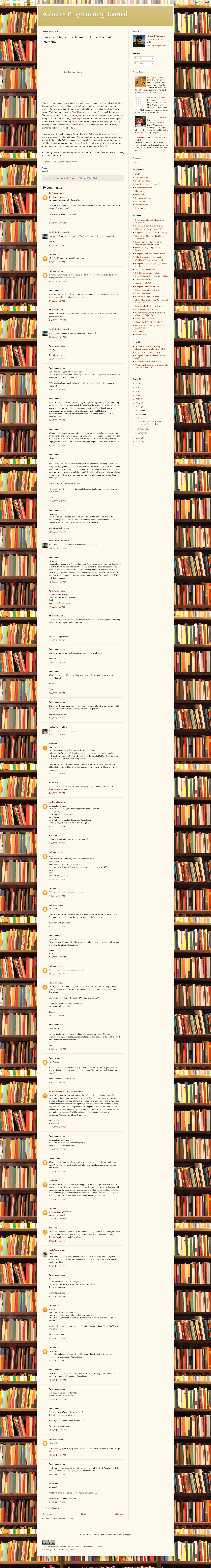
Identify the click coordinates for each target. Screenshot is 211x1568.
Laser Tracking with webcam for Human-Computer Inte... (151, 422)
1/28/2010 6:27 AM (57, 1199)
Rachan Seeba (55, 726)
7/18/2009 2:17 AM (57, 926)
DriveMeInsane (141, 204)
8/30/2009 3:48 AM (57, 1082)
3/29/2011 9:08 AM (57, 1502)
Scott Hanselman (79, 112)
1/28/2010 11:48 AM (57, 1218)
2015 (138, 391)
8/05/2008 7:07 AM (57, 420)
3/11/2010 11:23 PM (57, 1266)
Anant (51, 1057)
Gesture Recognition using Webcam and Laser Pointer (151, 301)
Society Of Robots (142, 180)
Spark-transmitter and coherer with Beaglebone (149, 221)
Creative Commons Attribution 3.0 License (84, 1546)
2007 (138, 437)
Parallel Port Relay (143, 293)
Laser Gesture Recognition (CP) (148, 361)
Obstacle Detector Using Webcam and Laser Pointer (150, 326)
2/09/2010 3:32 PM (57, 1241)
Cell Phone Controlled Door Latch (156, 98)
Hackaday (139, 191)
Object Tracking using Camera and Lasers (149, 248)
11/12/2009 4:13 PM (57, 1127)
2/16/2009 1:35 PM (57, 718)
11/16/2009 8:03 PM (57, 1149)
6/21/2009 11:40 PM (57, 826)
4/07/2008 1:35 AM (57, 300)
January (141, 432)
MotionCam (140, 331)
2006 (138, 441)
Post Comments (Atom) (63, 1518)
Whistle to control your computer (148, 256)
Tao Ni (52, 1227)
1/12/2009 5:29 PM (57, 640)
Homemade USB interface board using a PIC (152, 138)
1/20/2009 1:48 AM (57, 662)
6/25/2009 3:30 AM (57, 879)
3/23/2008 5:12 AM (57, 262)
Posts (138, 58)
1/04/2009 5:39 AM (57, 606)
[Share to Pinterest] (96, 178)
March (141, 418)
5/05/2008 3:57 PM (57, 359)
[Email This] (85, 178)
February (142, 428)
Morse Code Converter (144, 318)
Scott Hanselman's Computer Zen (148, 184)
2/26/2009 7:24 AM (57, 734)
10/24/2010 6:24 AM (57, 1455)
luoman (110, 1534)
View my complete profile (157, 45)
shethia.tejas (54, 801)
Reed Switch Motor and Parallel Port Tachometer (150, 237)
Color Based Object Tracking (147, 296)
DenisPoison (54, 1249)
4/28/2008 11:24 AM (57, 336)
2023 (138, 383)
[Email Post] (80, 178)
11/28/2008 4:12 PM (57, 501)
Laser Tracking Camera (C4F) (147, 352)
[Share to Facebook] (93, 178)
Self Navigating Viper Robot (147, 272)
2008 (138, 407)
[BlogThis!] (88, 178)
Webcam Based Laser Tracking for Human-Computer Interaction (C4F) (150, 347)
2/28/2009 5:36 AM (57, 773)
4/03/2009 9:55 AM (57, 793)
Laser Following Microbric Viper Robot (151, 276)
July (140, 410)
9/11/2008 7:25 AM (57, 445)
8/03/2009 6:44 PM (57, 1015)
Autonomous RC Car (143, 283)
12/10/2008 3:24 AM (57, 581)
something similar (79, 118)
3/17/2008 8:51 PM (57, 245)
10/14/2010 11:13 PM (58, 1399)
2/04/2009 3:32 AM (57, 693)
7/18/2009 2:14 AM (57, 896)
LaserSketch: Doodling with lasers (149, 306)
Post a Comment (52, 1508)
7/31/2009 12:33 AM (57, 957)
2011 (138, 395)
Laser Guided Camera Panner (147, 309)
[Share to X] (90, 178)
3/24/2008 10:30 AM (57, 281)
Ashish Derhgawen (57, 232)
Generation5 (140, 194)
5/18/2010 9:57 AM (57, 1338)
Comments (140, 63)
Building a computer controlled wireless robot (157, 78)
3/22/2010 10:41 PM (57, 1296)
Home (83, 1513)
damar (52, 1483)
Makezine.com (141, 208)
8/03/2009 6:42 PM (57, 973)
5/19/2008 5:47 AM (57, 389)
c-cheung (53, 1158)
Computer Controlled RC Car (157, 118)
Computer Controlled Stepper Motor (150, 253)
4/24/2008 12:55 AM (57, 320)
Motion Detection (142, 334)
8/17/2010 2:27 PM (57, 1360)
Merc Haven (140, 201)
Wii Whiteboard (92, 133)
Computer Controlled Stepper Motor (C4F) (150, 356)
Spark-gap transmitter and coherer (149, 225)
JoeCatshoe (54, 193)
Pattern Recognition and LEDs (147, 290)
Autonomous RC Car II (144, 279)
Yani (51, 743)
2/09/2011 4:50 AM (57, 1474)
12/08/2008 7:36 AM (57, 548)
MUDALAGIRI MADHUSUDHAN (64, 1091)
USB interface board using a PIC (148, 229)
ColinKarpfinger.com (143, 187)
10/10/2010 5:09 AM (57, 1380)
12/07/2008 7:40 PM (57, 531)
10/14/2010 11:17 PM (58, 1430)
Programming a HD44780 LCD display (151, 232)
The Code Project (142, 177)
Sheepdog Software (143, 197)
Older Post (119, 1513)
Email (135, 162)
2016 (138, 387)
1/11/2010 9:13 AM (57, 1171)
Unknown (53, 254)
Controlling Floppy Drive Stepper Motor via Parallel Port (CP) (152, 366)
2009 (138, 403)
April (140, 414)
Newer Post (47, 1513)
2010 (138, 399)
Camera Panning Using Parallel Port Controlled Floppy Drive (150, 313)
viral (51, 1180)
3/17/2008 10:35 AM (57, 223)
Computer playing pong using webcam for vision (151, 264)
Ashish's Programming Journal (84, 13)
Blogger (127, 1534)
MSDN (138, 173)
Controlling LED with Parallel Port (149, 322)
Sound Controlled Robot (145, 269)
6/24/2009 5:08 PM (57, 843)
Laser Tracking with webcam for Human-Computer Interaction (148, 243)
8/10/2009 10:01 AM (57, 1049)
